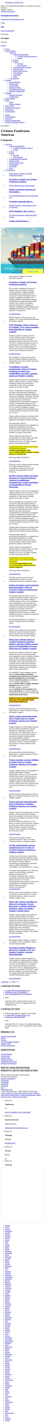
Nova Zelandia (22, 65)
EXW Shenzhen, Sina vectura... (22, 211)
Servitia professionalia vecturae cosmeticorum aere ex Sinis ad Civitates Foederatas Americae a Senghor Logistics (22, 848)
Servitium (8, 80)
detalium (17, 314)
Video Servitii (9, 106)
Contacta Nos (9, 110)
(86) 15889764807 (25, 1112)
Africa (15, 76)
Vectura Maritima (14, 82)
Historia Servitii (10, 99)
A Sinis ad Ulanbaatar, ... (19, 221)
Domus (7, 49)
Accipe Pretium (10, 111)
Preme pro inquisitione (8, 1078)
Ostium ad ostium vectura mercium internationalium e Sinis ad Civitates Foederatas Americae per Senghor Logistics (24, 588)
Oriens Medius (18, 73)
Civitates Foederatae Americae (27, 56)
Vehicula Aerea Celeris (19, 1097)
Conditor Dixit (13, 97)
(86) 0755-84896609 (11, 994)
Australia (20, 64)
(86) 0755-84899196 (11, 1112)
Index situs (33, 1091)
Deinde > (6, 982)
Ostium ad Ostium (15, 87)
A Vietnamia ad (14, 78)
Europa (15, 60)
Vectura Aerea (13, 84)
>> (10, 982)
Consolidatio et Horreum (17, 89)
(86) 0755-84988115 (25, 994)
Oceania (15, 62)
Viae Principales (10, 51)
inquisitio (12, 314)
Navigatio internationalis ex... (21, 201)
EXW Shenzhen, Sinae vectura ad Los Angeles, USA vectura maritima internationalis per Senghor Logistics (24, 328)
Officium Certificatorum (17, 91)
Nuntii (7, 100)
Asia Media (17, 75)
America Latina (18, 69)
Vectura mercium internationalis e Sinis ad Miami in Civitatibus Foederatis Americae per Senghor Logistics (23, 805)
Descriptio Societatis (15, 95)
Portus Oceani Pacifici (20, 71)
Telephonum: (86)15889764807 (15, 1017)
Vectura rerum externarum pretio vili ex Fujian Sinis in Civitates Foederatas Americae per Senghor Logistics (23, 719)
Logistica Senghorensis (27, 1095)
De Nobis (8, 93)
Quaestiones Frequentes (12, 108)
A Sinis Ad (12, 53)
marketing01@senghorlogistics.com (16, 1128)
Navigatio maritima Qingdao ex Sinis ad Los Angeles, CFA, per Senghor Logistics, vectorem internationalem (22, 951)
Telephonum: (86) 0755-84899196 (16, 992)
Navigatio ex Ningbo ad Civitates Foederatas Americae (23, 180)
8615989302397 (10, 1143)
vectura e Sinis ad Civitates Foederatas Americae (16, 1093)
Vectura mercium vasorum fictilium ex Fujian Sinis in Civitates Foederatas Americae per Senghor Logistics (24, 763)
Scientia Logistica (14, 104)
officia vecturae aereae (12, 1095)
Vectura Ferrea (13, 86)
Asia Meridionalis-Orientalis (22, 67)
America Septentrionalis (21, 54)
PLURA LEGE (33, 271)
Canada (19, 58)
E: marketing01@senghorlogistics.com (17, 990)
